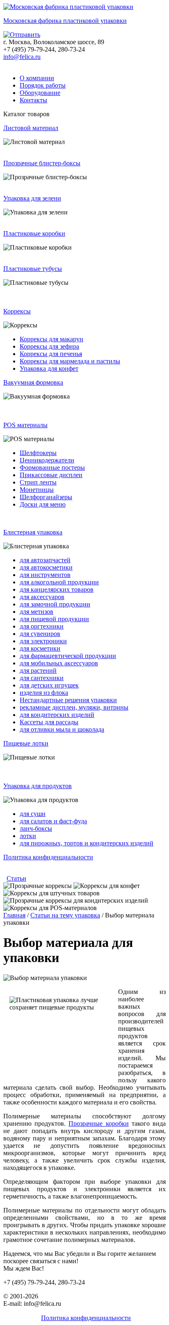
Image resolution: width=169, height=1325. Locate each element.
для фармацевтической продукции (68, 655)
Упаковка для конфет (49, 368)
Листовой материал (30, 127)
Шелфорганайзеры (46, 496)
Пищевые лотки (25, 743)
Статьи (16, 878)
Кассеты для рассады (49, 722)
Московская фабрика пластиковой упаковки (65, 20)
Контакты (33, 100)
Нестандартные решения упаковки (68, 699)
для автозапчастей (45, 560)
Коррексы (17, 311)
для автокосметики (46, 567)
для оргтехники (42, 626)
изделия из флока (44, 692)
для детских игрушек (49, 685)
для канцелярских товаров (57, 589)
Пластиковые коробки (34, 233)
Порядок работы (43, 85)
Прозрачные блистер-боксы (41, 163)
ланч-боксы (36, 828)
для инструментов (45, 574)
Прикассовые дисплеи (51, 474)
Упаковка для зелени (32, 198)
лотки (28, 835)
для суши (33, 813)
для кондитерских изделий (57, 714)
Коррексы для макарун (51, 339)
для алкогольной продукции (59, 582)
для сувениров (40, 633)
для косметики (40, 648)
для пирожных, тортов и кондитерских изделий (86, 843)
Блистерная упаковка (32, 532)
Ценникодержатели (47, 460)
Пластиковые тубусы (32, 268)
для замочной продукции (55, 604)
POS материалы (25, 424)
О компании (37, 77)
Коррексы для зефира (49, 346)
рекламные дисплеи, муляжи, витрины (74, 707)
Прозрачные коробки (98, 1123)
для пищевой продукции (54, 618)
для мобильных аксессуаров (59, 663)
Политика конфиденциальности (48, 857)
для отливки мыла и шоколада (62, 729)
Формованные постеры (52, 467)
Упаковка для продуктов (37, 785)
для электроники (43, 641)
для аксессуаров (42, 596)
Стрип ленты (38, 482)
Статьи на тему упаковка (65, 915)
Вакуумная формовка (33, 382)
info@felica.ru (22, 56)
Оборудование (40, 92)
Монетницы (37, 489)
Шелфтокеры (38, 452)
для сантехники (42, 677)
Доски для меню (43, 504)
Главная (14, 915)
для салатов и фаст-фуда (53, 821)
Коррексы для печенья (51, 353)
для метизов (36, 611)
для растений (38, 670)
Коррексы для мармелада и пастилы (70, 361)
